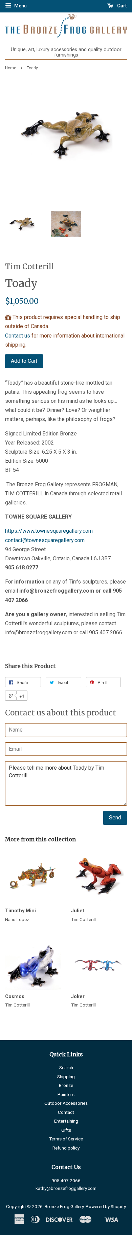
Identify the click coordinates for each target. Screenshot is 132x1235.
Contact (66, 1112)
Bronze (66, 1085)
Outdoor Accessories (66, 1103)
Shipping (66, 1076)
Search (66, 1067)
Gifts (66, 1130)
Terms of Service (66, 1138)
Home (10, 68)
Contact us (17, 335)
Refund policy (66, 1148)
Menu (20, 5)
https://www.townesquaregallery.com (49, 531)
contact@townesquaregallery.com (45, 540)
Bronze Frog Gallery (64, 1206)
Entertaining (66, 1121)
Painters (66, 1094)
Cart (121, 5)
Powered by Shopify (106, 1206)
